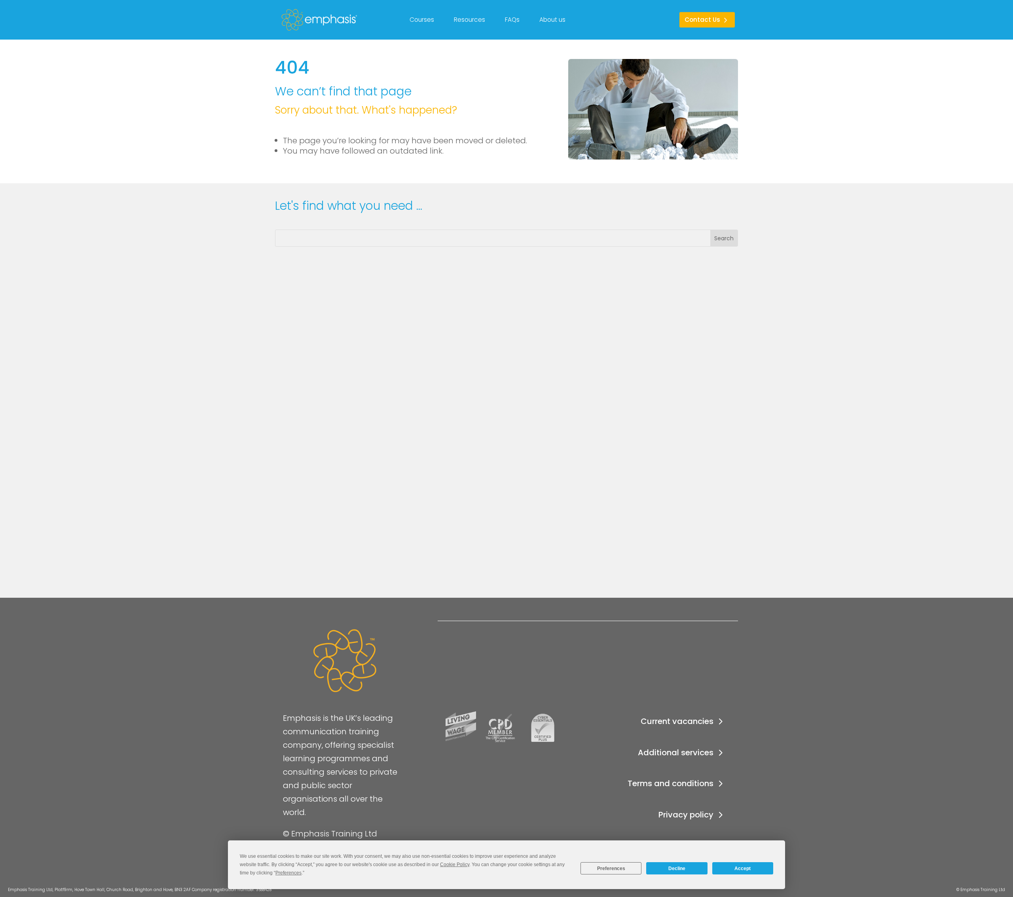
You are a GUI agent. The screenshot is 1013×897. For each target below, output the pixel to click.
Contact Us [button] (702, 19)
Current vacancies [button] (677, 721)
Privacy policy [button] (685, 814)
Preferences (611, 868)
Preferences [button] (288, 873)
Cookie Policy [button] (454, 864)
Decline (676, 868)
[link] (286, 19)
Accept (742, 868)
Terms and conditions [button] (670, 783)
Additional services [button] (675, 752)
